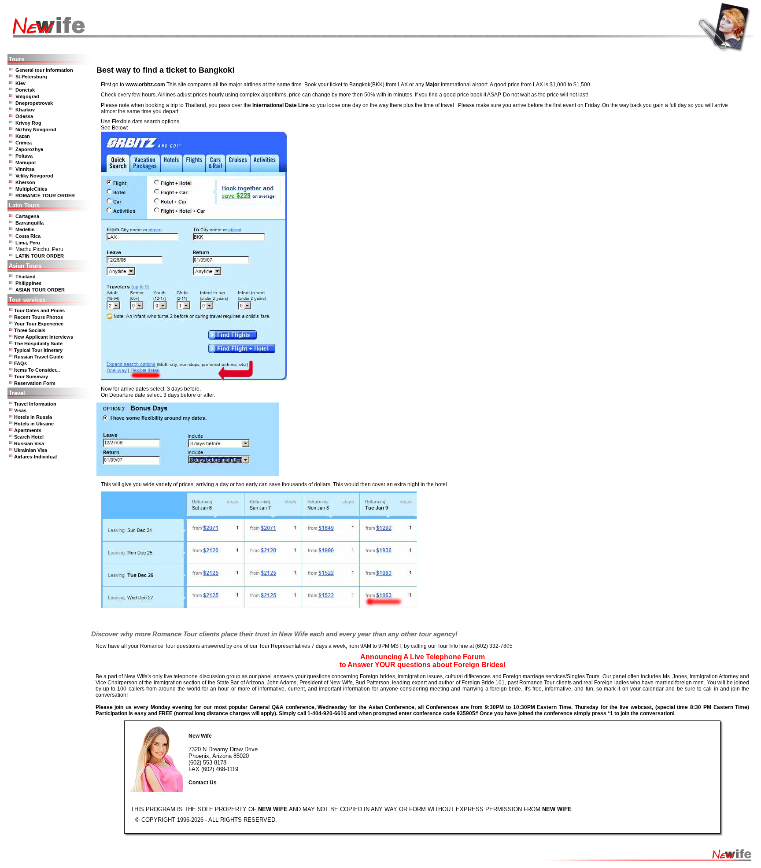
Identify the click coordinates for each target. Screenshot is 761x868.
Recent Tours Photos (38, 317)
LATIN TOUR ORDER (39, 256)
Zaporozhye (29, 149)
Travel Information (35, 403)
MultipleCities (31, 189)
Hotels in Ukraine (34, 423)
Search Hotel (29, 437)
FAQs (20, 363)
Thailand (25, 276)
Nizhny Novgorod (35, 129)
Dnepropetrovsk (34, 103)
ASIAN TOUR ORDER (40, 289)
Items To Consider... (37, 370)
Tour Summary (31, 376)
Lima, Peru (27, 242)
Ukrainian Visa (30, 450)
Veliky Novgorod (34, 175)
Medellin (25, 229)
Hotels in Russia (33, 417)
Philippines (28, 283)
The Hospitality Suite (38, 343)
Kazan (22, 136)
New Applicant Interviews (43, 337)
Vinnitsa (24, 169)
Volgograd (27, 96)
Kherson (25, 182)
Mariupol (25, 162)
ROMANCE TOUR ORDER (45, 195)
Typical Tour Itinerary (38, 350)
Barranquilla (29, 222)
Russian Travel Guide (38, 356)
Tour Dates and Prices (39, 310)
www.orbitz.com (145, 84)
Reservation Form (34, 383)
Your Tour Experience (38, 323)
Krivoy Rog (28, 123)
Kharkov (25, 109)
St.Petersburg (31, 76)
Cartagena (27, 216)
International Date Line (280, 105)
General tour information (44, 70)
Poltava (24, 156)
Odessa (24, 116)
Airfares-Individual (35, 456)
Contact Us (202, 782)
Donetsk (25, 89)
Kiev (20, 83)
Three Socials (29, 330)
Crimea (23, 142)
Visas (20, 410)
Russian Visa (29, 443)
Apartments (27, 430)
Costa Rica (28, 236)
